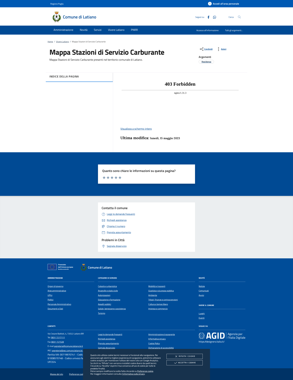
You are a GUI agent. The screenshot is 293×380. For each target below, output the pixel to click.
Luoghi (202, 313)
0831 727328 (57, 342)
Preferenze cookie (145, 371)
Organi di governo (55, 286)
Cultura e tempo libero (158, 304)
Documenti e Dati (55, 308)
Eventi (201, 318)
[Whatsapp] (213, 17)
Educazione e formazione (109, 299)
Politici (50, 299)
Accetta (187, 362)
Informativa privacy (157, 339)
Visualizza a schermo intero (136, 129)
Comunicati (204, 290)
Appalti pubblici (104, 304)
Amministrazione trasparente (161, 334)
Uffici (50, 295)
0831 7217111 (58, 337)
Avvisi (201, 295)
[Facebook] (207, 17)
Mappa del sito (56, 374)
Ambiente (152, 295)
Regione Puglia (56, 3)
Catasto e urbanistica (107, 286)
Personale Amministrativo (59, 304)
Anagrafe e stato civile (108, 290)
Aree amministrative (57, 290)
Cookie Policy (154, 343)
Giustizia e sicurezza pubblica (161, 290)
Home (50, 41)
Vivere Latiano (62, 41)
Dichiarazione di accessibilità (161, 348)
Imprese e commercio (158, 308)
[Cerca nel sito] (239, 17)
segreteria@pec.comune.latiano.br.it (68, 350)
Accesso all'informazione (207, 30)
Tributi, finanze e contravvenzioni (163, 299)
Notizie (202, 286)
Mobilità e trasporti (156, 286)
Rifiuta (187, 356)
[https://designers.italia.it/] (222, 335)
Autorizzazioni (104, 295)
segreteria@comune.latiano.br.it (68, 346)
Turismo (101, 313)
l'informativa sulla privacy (133, 373)
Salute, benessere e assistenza (112, 308)
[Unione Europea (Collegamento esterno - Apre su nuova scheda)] (61, 267)
